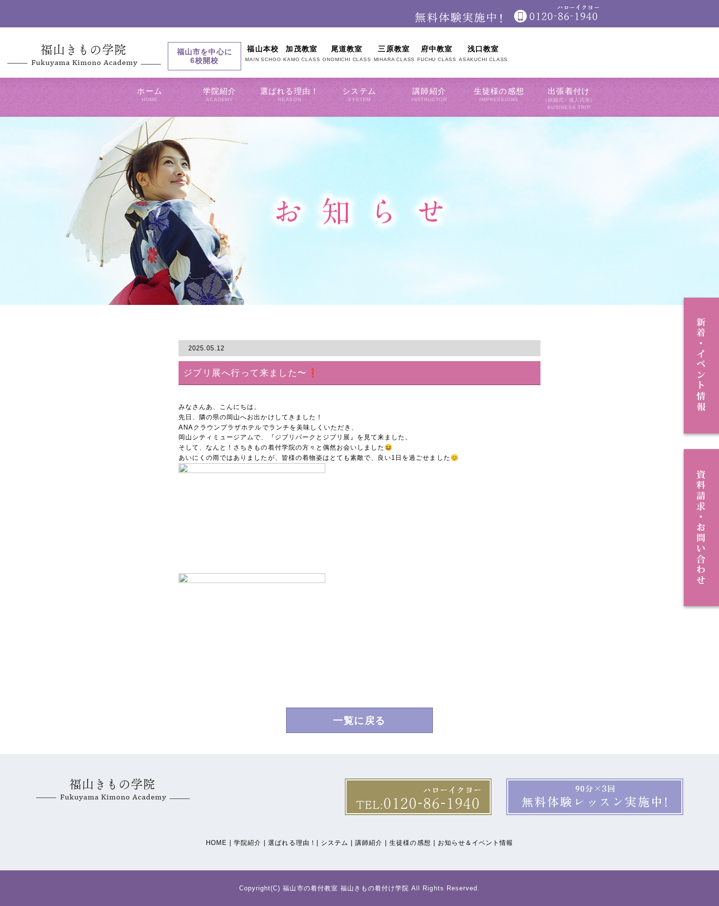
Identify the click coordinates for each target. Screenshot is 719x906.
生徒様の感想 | (412, 842)
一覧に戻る (359, 720)
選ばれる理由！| (293, 842)
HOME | (218, 842)
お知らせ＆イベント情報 (475, 842)
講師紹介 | (371, 842)
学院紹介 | (250, 842)
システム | (337, 842)
